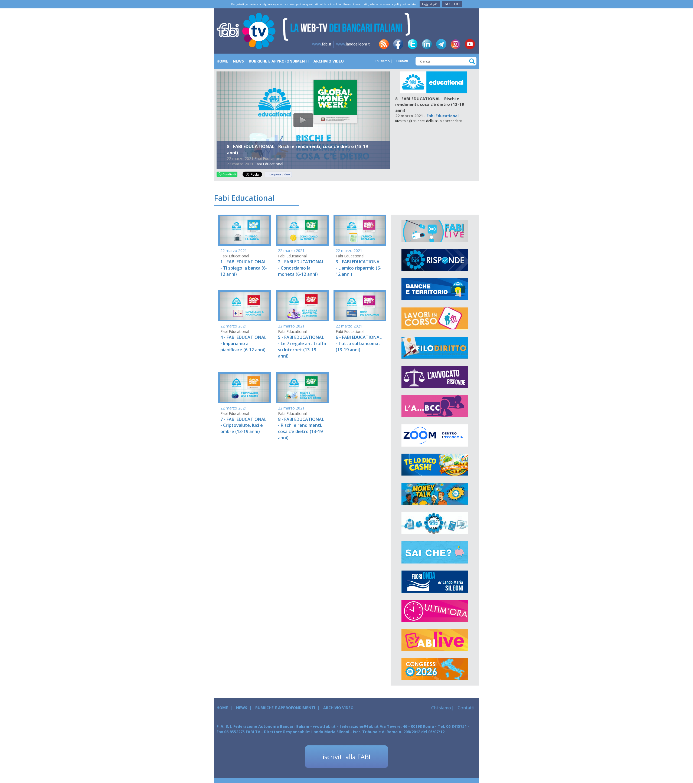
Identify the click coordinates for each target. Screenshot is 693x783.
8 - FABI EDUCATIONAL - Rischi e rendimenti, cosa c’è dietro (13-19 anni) (301, 428)
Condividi (229, 174)
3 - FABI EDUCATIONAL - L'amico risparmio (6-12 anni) (359, 268)
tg (441, 44)
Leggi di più (429, 4)
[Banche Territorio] (435, 289)
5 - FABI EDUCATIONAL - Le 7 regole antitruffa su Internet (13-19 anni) (302, 346)
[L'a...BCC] (435, 406)
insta (455, 44)
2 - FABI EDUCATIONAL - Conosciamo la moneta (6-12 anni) (301, 268)
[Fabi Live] (435, 231)
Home (222, 61)
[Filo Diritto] (435, 348)
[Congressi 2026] (435, 669)
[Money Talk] (435, 494)
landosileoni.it (353, 44)
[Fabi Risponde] (435, 260)
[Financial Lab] (435, 523)
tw (412, 44)
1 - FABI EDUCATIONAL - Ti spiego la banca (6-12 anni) (243, 268)
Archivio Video (328, 61)
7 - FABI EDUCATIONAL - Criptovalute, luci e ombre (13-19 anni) (243, 425)
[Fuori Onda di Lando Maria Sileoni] (435, 582)
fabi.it (321, 44)
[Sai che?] (435, 552)
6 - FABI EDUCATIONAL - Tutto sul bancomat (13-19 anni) (359, 343)
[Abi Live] (435, 640)
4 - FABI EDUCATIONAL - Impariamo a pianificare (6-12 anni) (243, 343)
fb (398, 44)
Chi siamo (382, 61)
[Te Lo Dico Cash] (435, 465)
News (238, 61)
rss (384, 44)
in (427, 44)
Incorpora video (278, 174)
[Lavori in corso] (435, 318)
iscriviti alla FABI (346, 756)
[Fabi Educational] (433, 82)
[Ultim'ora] (435, 611)
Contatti (401, 61)
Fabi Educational (268, 163)
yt (470, 44)
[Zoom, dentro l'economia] (435, 435)
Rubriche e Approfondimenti (279, 61)
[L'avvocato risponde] (435, 377)
